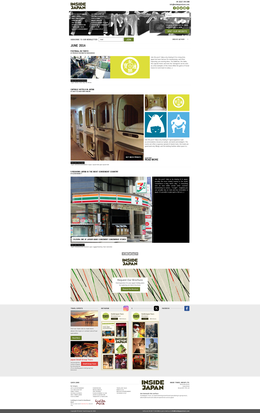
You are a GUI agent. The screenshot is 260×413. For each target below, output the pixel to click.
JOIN (128, 39)
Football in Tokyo (79, 51)
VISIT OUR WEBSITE (177, 31)
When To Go (95, 27)
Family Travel (76, 16)
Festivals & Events (97, 16)
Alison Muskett (77, 173)
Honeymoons (76, 20)
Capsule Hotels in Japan (82, 89)
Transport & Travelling (99, 25)
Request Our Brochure (130, 289)
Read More (76, 338)
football (76, 82)
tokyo (83, 82)
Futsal (80, 82)
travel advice (109, 247)
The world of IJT (97, 29)
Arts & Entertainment (79, 14)
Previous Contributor (79, 53)
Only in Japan (76, 23)
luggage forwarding (97, 247)
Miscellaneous (96, 20)
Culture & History (97, 14)
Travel (104, 247)
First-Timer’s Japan (78, 18)
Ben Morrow (88, 82)
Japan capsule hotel (104, 164)
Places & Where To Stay (99, 23)
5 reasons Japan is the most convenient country (94, 171)
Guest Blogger (77, 91)
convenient (86, 247)
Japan (91, 247)
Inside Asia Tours (85, 403)
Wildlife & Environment (80, 29)
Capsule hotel (95, 164)
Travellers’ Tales (78, 27)
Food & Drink (95, 18)
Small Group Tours (89, 364)
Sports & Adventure (79, 25)
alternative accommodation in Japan (83, 164)
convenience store (79, 247)
